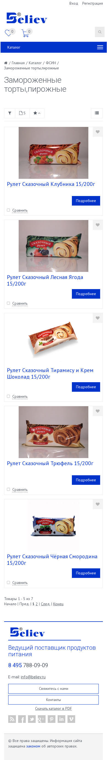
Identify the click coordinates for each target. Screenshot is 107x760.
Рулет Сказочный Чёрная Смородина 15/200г (52, 559)
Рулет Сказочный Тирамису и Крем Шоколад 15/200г (50, 373)
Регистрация (92, 3)
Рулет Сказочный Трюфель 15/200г (50, 463)
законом (33, 746)
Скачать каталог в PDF (53, 708)
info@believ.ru (33, 677)
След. (45, 603)
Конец (58, 603)
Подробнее (86, 200)
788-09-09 (28, 665)
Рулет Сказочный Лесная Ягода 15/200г (45, 280)
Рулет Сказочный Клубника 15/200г (51, 184)
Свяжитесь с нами (53, 688)
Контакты (53, 699)
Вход (73, 3)
